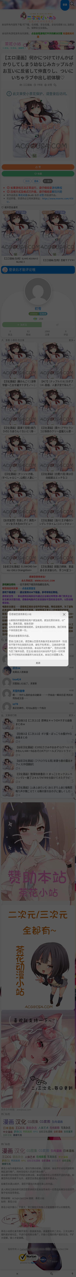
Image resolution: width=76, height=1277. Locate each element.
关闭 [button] (38, 662)
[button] (64, 614)
